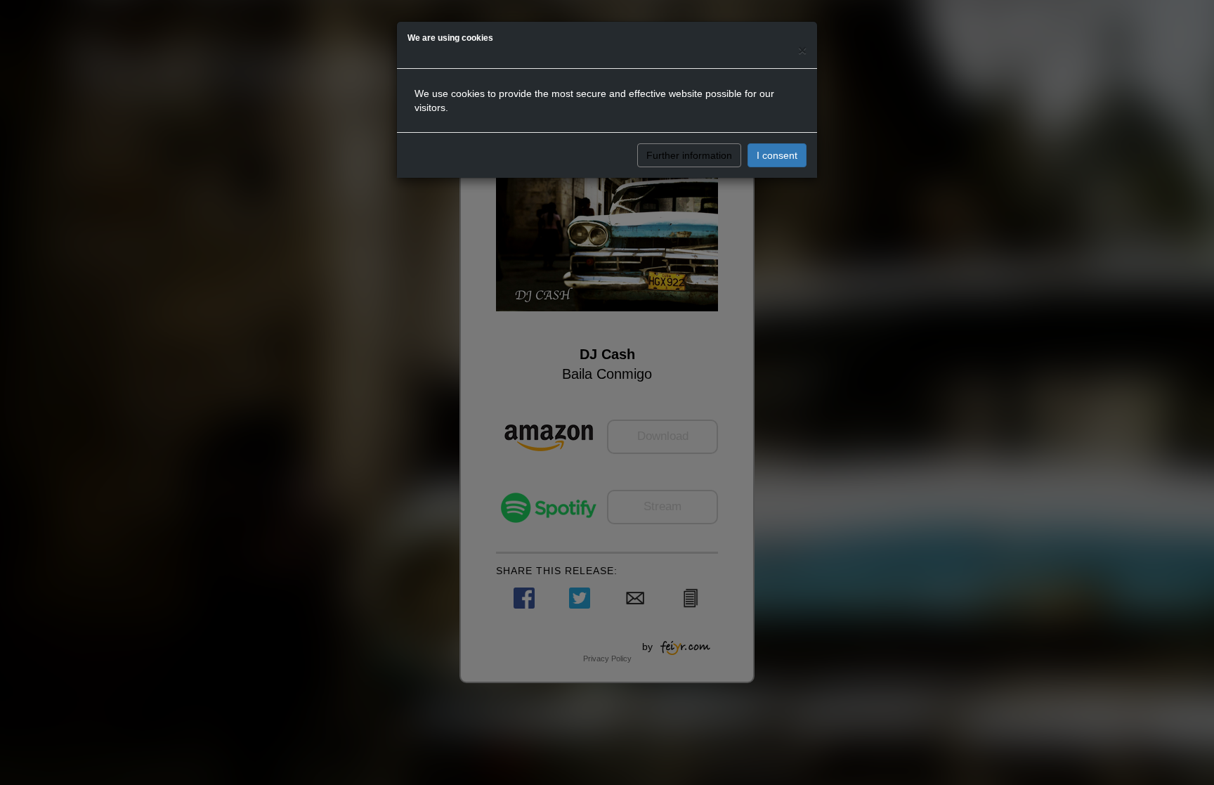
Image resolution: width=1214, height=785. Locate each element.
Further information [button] (689, 155)
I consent (777, 155)
